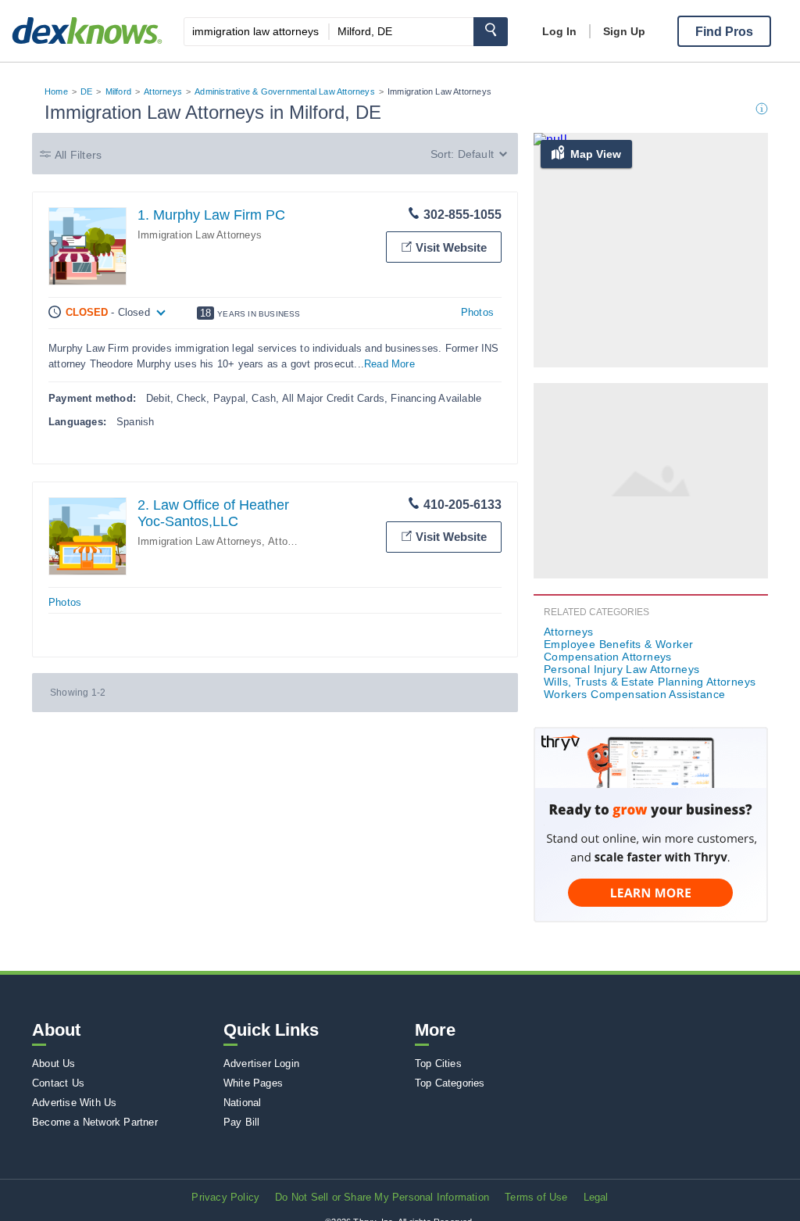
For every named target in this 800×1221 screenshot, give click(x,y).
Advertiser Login (261, 1063)
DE (86, 91)
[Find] (490, 31)
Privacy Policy (225, 1197)
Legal (596, 1197)
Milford (118, 91)
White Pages (253, 1083)
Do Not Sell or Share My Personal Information (382, 1197)
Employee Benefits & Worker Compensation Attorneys (618, 650)
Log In (559, 31)
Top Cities (438, 1063)
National (242, 1102)
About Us (54, 1063)
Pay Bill (241, 1122)
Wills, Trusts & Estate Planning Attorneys (649, 681)
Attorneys (163, 91)
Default (476, 154)
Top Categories (450, 1083)
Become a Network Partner (95, 1122)
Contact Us (58, 1083)
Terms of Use (536, 1197)
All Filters (78, 154)
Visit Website (451, 247)
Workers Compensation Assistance (634, 694)
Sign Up (624, 31)
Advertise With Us (74, 1102)
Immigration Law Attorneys (200, 235)
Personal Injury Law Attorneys (622, 669)
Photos (477, 312)
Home (56, 91)
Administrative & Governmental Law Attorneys (285, 91)
